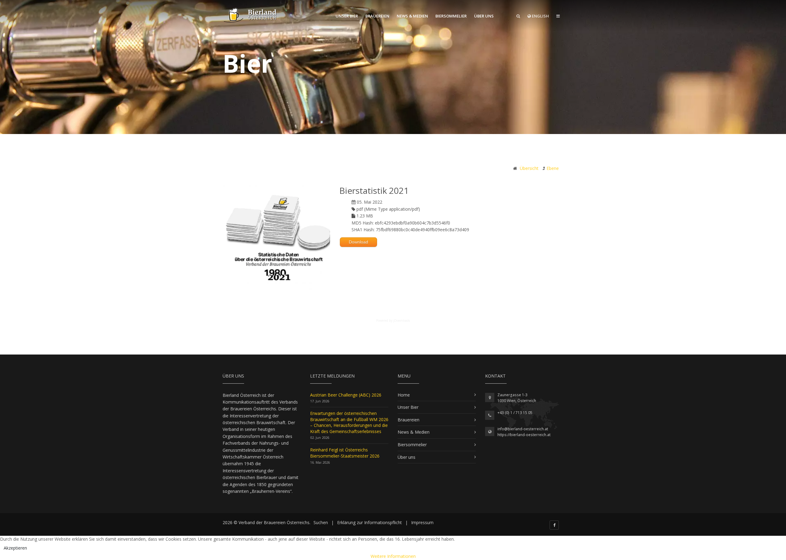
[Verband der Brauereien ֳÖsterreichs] (250, 15)
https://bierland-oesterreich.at (524, 434)
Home (404, 395)
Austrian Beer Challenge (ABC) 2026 (345, 395)
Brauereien (377, 16)
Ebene (553, 168)
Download (358, 242)
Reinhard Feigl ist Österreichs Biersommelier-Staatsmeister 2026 (344, 453)
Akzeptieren (15, 548)
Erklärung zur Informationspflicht (369, 522)
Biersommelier (451, 16)
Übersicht (529, 168)
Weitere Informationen (393, 556)
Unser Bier (347, 16)
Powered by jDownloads (393, 320)
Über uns (484, 16)
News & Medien (412, 16)
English (540, 16)
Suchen (320, 522)
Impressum (422, 522)
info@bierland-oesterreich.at (522, 429)
